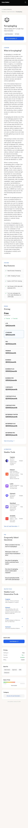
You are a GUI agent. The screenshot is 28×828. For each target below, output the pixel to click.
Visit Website (13, 641)
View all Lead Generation (11, 526)
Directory (4, 11)
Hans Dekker (5, 2)
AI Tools (17, 34)
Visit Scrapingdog (10, 38)
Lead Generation (11, 11)
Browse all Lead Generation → (14, 696)
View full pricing (8, 441)
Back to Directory (7, 9)
